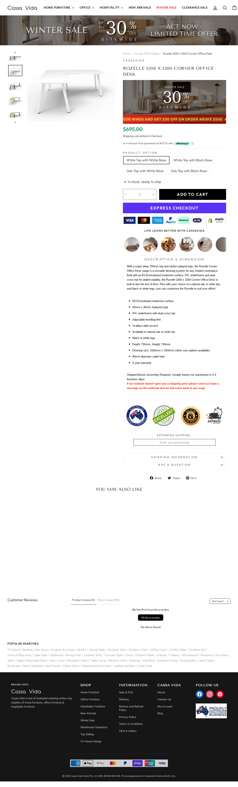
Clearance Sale (195, 7)
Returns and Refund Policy (131, 708)
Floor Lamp (56, 660)
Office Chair (158, 650)
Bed (25, 666)
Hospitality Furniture (93, 706)
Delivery (124, 699)
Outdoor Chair (138, 650)
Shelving (134, 660)
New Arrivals (140, 7)
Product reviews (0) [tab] (83, 600)
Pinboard (206, 655)
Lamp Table (205, 660)
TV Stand (13, 650)
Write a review (150, 617)
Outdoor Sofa (117, 650)
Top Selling (87, 734)
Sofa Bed (37, 666)
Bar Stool (42, 650)
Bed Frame (53, 666)
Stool (128, 655)
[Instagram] (209, 694)
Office (85, 7)
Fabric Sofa (70, 666)
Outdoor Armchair (62, 650)
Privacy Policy (127, 717)
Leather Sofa (93, 655)
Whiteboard (190, 655)
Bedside (27, 650)
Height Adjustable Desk (31, 660)
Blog (160, 713)
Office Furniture (90, 699)
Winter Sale (87, 720)
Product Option (140, 152)
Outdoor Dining (167, 660)
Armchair (221, 655)
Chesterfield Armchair (95, 666)
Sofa (10, 660)
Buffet (82, 650)
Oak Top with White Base (145, 171)
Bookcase (13, 666)
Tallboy (174, 655)
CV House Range (91, 741)
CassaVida (134, 60)
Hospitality (110, 7)
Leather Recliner (124, 666)
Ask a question (174, 464)
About (161, 692)
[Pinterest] (220, 694)
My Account (164, 706)
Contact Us (164, 699)
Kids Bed (148, 660)
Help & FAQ (126, 692)
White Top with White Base (146, 160)
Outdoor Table (144, 655)
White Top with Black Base (192, 160)
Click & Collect (127, 730)
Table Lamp (98, 660)
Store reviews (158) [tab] (109, 600)
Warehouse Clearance (94, 727)
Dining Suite (187, 660)
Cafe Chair (145, 666)
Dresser (162, 655)
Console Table (113, 655)
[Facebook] (199, 694)
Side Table (41, 655)
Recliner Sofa (117, 660)
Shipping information (174, 457)
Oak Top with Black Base (189, 171)
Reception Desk (77, 660)
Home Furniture (57, 7)
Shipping (128, 136)
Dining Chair (73, 655)
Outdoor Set (197, 650)
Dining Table (97, 650)
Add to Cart (33, 577)
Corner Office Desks (146, 53)
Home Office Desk (19, 655)
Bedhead (56, 655)
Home (127, 53)
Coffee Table (177, 650)
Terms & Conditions (131, 723)
